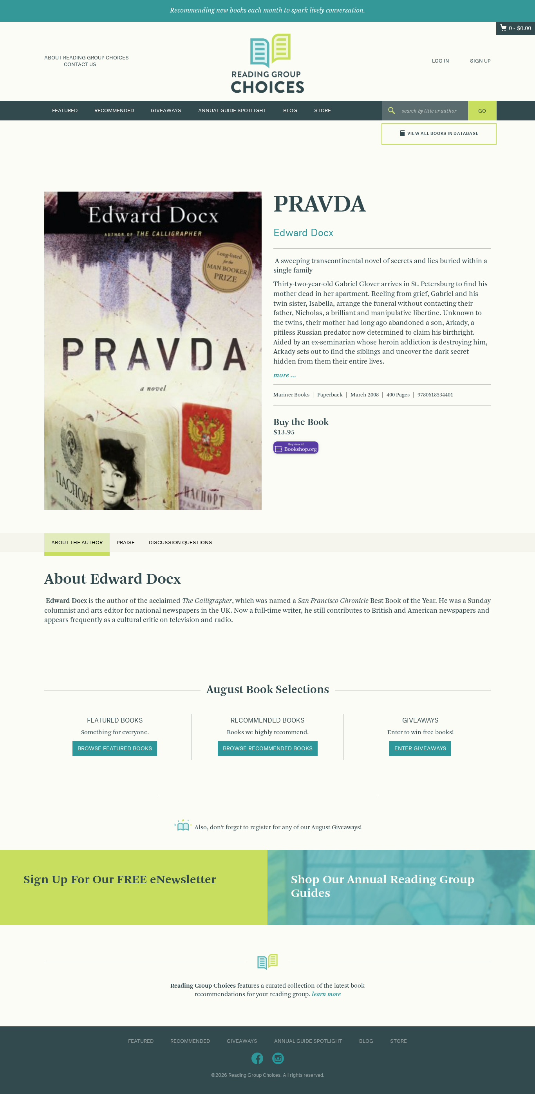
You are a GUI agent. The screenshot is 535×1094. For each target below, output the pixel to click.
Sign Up (480, 61)
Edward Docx (303, 233)
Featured (65, 110)
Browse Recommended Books (268, 748)
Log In (440, 61)
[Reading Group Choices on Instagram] (278, 1058)
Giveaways (166, 110)
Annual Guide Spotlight (232, 110)
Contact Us (80, 64)
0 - (520, 28)
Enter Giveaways (420, 748)
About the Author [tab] (77, 542)
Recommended (114, 110)
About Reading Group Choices (86, 58)
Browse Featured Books (115, 748)
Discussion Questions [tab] (180, 542)
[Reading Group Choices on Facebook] (257, 1058)
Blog (290, 110)
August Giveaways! (336, 828)
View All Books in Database (443, 134)
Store (322, 110)
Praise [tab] (126, 542)
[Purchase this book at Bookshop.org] (295, 447)
